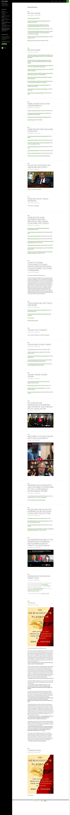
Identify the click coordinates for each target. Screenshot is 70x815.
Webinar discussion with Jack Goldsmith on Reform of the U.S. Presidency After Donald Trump (40, 488)
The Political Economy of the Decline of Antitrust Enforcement (39, 60)
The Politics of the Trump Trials (33, 28)
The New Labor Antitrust (32, 18)
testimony (39, 189)
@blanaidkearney (31, 589)
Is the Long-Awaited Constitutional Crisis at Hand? (37, 381)
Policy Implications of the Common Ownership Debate (38, 136)
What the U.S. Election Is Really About (35, 524)
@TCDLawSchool (44, 584)
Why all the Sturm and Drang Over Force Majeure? (37, 310)
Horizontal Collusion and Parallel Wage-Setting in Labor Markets (40, 65)
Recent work (34, 13)
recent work (34, 50)
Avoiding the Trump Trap (32, 518)
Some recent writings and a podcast (40, 130)
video (29, 189)
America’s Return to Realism (33, 140)
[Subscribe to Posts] (2, 47)
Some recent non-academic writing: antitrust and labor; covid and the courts (38, 220)
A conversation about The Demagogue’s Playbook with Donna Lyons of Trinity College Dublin (40, 543)
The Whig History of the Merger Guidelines (36, 92)
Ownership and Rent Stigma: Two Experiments (36, 359)
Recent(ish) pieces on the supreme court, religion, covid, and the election (39, 511)
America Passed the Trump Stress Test (35, 391)
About (53, 1)
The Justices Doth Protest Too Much (34, 146)
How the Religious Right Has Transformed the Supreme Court (39, 520)
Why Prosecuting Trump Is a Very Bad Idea (36, 388)
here (34, 496)
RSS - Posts (4, 47)
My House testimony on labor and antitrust (39, 166)
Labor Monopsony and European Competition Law (37, 363)
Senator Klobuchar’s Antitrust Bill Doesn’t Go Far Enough (38, 228)
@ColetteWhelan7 (38, 589)
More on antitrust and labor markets (39, 105)
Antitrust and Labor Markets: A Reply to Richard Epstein (38, 117)
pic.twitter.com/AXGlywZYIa (33, 590)
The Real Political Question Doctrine (34, 69)
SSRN (34, 275)
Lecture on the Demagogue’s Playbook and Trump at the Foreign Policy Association (40, 406)
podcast (47, 334)
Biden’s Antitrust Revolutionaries (34, 238)
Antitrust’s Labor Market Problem (34, 110)
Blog (56, 1)
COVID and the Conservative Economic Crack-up (37, 247)
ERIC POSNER (5, 1)
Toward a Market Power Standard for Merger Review (38, 88)
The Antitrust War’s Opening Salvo (34, 245)
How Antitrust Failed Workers (38, 200)
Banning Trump (30, 40)
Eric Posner (38, 15)
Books (60, 1)
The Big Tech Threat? (37, 330)
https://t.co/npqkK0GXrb (38, 588)
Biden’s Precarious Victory (32, 385)
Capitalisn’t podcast (31, 119)
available (37, 205)
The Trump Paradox (31, 349)
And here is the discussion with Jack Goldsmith (40, 437)
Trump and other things (39, 344)
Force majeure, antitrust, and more (40, 304)
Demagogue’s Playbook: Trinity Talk (39, 577)
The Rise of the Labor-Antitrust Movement (36, 113)
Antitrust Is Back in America (33, 320)
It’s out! (31, 603)
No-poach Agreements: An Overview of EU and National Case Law (40, 81)
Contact (64, 1)
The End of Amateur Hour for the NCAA (35, 232)
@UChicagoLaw (47, 585)
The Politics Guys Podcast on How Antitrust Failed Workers (39, 155)
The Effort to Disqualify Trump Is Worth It (35, 352)
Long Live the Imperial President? (34, 236)
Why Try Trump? (31, 317)
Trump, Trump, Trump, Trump (37, 376)
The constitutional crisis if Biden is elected (37, 499)
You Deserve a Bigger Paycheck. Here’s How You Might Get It (39, 142)
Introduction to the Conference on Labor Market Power (38, 85)
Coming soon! (34, 750)
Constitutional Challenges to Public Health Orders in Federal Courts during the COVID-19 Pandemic (40, 266)
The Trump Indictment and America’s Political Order (37, 20)
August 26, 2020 (45, 593)
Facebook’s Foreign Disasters (33, 150)
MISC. (28, 11)
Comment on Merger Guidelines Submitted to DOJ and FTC (39, 31)
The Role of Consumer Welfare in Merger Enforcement (38, 36)
